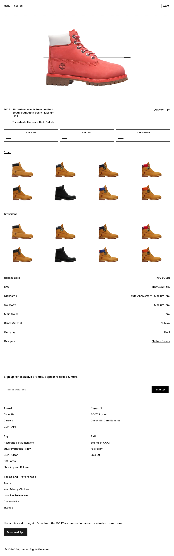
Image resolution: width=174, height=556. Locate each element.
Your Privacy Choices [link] (16, 489)
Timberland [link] (10, 214)
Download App (15, 532)
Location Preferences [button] (16, 495)
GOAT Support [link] (99, 414)
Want (166, 6)
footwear (32, 122)
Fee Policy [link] (97, 449)
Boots (42, 122)
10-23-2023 (163, 278)
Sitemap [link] (8, 507)
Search (18, 6)
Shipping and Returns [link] (16, 467)
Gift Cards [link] (10, 461)
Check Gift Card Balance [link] (105, 420)
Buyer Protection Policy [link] (17, 449)
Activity (159, 110)
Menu (7, 6)
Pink (167, 314)
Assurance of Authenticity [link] (19, 443)
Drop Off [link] (95, 455)
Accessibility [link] (11, 501)
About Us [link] (9, 414)
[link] (22, 170)
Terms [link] (7, 483)
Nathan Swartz (161, 341)
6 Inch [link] (7, 152)
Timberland (19, 122)
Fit (168, 110)
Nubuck (165, 323)
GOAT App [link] (10, 426)
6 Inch (51, 122)
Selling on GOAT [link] (100, 443)
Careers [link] (8, 420)
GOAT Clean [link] (11, 455)
